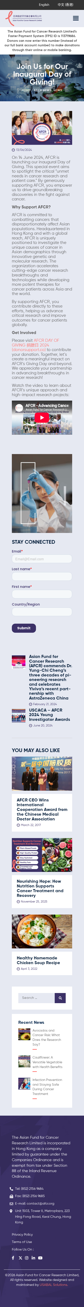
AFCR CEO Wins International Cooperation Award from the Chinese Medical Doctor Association (42, 809)
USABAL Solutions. (54, 1285)
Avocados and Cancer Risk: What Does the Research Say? (47, 1037)
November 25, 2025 (34, 901)
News (57, 90)
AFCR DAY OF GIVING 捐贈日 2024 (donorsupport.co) (35, 345)
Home (26, 90)
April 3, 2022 (29, 968)
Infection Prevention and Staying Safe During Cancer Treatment (47, 1087)
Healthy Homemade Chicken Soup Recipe (38, 960)
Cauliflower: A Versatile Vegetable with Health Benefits (47, 1062)
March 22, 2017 (31, 825)
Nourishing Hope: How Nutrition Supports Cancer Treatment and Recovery (40, 888)
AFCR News (43, 90)
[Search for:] (42, 997)
